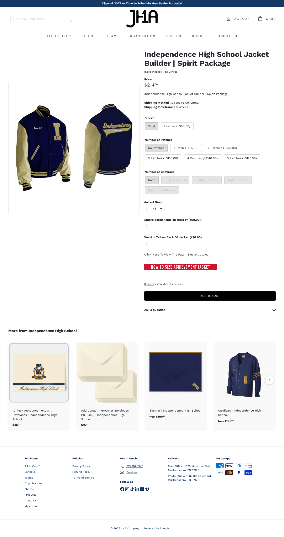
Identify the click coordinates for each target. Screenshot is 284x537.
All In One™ (59, 36)
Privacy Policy (81, 466)
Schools (89, 36)
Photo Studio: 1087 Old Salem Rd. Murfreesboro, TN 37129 (189, 478)
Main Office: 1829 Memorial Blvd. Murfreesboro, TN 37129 (189, 468)
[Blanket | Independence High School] (175, 382)
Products (200, 36)
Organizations (142, 36)
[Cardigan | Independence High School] (244, 385)
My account (32, 506)
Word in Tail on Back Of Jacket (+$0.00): (173, 237)
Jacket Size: (153, 202)
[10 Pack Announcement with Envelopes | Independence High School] (38, 386)
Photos (174, 36)
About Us (227, 36)
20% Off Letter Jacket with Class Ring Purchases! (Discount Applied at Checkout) (142, 5)
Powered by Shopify (156, 528)
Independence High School (53, 331)
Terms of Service (83, 477)
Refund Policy (81, 471)
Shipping (149, 284)
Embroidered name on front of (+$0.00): (172, 219)
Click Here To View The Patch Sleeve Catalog (176, 254)
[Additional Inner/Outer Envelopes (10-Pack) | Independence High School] (107, 386)
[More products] (269, 380)
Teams (112, 36)
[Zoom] (74, 148)
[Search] (71, 21)
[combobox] (43, 19)
